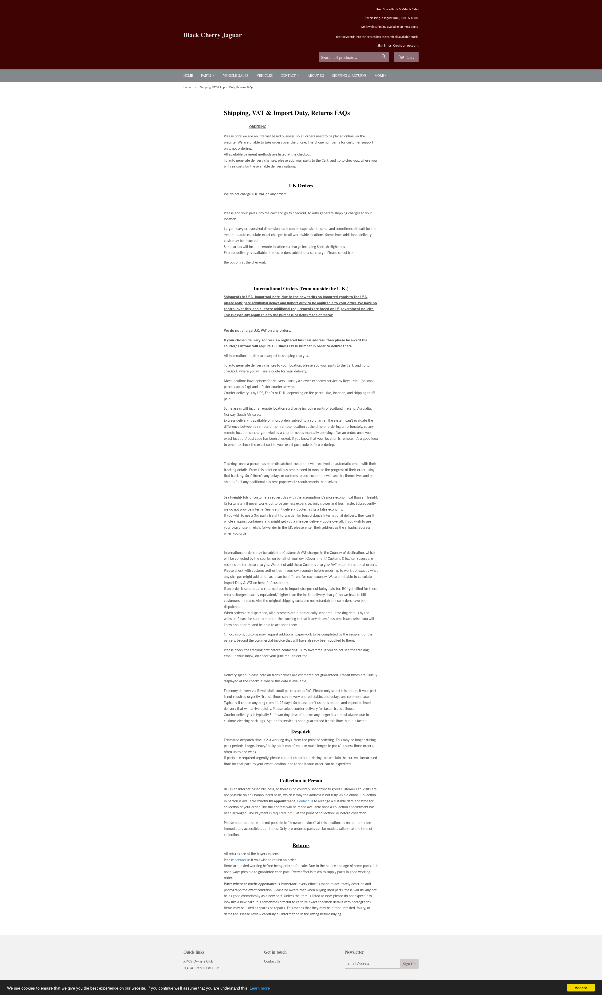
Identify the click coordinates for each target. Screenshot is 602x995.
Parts (206, 75)
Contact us (305, 801)
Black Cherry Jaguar (212, 34)
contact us (289, 758)
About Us (316, 75)
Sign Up (409, 963)
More (379, 75)
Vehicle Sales (236, 75)
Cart (409, 57)
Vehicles (265, 75)
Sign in (382, 45)
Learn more (260, 988)
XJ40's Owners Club (198, 961)
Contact (289, 75)
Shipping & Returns (349, 75)
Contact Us (272, 961)
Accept (581, 988)
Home (188, 75)
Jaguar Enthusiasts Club (201, 968)
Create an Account (406, 45)
